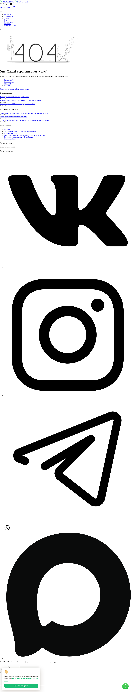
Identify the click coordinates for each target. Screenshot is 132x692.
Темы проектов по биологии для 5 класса (14, 97)
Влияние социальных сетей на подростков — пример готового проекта (25, 120)
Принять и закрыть (21, 686)
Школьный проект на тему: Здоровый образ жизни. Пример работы (24, 113)
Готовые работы (9, 139)
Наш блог (7, 84)
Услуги (6, 18)
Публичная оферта (10, 133)
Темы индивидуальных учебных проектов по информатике (21, 100)
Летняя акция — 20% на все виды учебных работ (17, 104)
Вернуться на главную (8, 89)
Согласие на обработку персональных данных (20, 131)
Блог (5, 20)
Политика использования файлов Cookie (18, 137)
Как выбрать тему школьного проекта (13, 117)
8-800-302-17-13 (8, 2)
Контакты (7, 24)
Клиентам (7, 14)
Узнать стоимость (6, 7)
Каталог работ (9, 80)
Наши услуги (9, 82)
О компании (8, 16)
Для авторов (8, 22)
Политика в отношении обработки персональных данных (24, 135)
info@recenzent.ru (23, 2)
